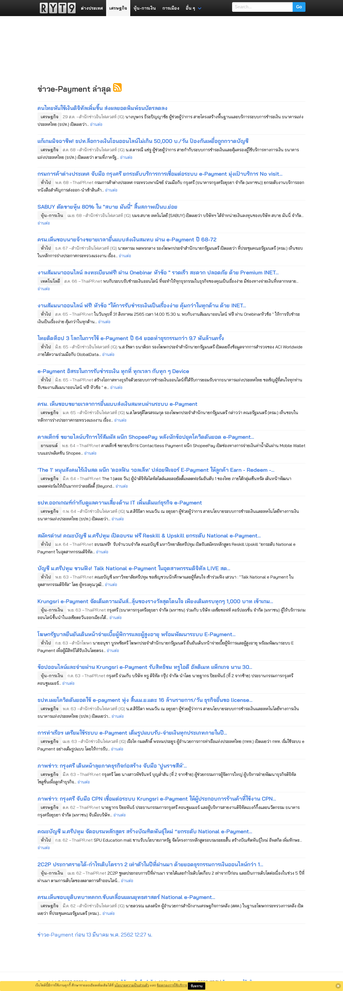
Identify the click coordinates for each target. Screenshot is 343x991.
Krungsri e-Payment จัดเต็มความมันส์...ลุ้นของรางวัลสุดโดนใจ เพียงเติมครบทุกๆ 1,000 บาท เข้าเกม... (155, 601)
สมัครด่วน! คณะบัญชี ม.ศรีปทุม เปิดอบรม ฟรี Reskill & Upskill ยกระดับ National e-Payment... (149, 535)
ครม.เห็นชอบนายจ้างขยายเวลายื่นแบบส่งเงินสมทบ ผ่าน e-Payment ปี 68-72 (127, 239)
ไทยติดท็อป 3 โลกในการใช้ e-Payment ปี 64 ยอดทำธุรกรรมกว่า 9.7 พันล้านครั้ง (131, 338)
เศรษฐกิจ (118, 8)
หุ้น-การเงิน (144, 8)
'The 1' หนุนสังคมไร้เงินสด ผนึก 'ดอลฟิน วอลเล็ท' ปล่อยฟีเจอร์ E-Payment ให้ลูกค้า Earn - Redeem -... (156, 469)
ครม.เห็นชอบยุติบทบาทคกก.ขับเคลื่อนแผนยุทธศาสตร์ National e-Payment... (126, 897)
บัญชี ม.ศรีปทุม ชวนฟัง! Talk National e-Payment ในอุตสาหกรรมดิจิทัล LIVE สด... (134, 568)
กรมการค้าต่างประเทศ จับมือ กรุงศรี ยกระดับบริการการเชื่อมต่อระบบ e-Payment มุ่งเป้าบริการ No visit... (160, 173)
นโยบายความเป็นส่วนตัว (131, 985)
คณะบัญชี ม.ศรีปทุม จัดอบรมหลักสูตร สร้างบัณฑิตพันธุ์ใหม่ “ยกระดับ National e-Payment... (145, 831)
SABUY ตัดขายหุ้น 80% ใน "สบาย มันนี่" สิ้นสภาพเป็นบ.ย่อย (107, 206)
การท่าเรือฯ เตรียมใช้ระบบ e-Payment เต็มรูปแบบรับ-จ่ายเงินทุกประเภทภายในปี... (132, 732)
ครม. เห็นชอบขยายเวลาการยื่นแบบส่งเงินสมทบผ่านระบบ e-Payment (117, 403)
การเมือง (170, 8)
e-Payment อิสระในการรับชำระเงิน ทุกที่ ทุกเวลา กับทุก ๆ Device (113, 371)
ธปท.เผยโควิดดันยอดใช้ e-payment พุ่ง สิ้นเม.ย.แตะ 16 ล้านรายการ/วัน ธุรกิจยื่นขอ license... (145, 700)
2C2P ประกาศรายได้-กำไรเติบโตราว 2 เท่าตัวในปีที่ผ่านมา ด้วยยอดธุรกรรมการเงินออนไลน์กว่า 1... (150, 864)
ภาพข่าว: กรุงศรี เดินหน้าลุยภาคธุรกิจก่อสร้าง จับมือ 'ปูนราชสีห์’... (112, 765)
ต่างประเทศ (92, 8)
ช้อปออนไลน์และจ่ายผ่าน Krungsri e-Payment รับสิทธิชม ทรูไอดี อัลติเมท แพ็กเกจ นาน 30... (145, 667)
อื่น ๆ (190, 8)
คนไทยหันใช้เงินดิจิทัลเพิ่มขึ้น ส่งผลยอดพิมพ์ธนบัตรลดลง (102, 108)
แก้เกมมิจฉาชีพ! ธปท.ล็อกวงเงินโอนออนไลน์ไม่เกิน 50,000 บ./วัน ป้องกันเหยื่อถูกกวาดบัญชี (143, 141)
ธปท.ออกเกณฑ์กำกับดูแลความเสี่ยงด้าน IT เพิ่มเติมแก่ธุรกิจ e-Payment (120, 502)
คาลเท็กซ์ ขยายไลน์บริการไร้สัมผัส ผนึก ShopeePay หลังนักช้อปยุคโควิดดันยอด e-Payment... (146, 436)
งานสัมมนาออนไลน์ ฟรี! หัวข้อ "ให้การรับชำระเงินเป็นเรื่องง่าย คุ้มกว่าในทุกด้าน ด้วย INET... (142, 305)
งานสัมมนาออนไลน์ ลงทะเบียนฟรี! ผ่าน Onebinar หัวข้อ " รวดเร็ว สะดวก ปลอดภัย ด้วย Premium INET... (158, 272)
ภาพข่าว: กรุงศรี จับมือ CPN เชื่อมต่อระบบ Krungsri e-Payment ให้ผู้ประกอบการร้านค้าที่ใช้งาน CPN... (157, 798)
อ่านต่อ (96, 124)
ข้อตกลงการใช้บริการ (172, 985)
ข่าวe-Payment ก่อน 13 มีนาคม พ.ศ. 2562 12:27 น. (95, 934)
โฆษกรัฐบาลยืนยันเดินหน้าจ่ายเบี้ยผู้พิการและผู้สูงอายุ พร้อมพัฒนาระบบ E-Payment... (137, 634)
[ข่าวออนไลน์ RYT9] (56, 8)
